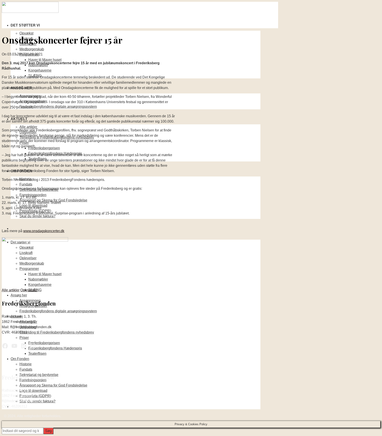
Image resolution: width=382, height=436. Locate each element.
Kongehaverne (40, 70)
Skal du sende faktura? (37, 216)
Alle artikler (28, 127)
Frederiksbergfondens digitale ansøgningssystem (58, 106)
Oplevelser (28, 290)
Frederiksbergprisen (44, 148)
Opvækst (26, 33)
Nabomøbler (38, 279)
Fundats (25, 184)
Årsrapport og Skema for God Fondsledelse (53, 385)
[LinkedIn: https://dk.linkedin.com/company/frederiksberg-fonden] (23, 346)
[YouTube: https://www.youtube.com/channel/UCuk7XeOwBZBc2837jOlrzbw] (14, 346)
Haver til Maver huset (44, 60)
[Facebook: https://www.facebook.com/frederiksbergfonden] (5, 346)
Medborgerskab (31, 49)
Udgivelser (27, 327)
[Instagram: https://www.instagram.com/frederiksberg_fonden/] (33, 346)
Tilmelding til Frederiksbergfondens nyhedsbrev (56, 332)
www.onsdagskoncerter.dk (43, 231)
